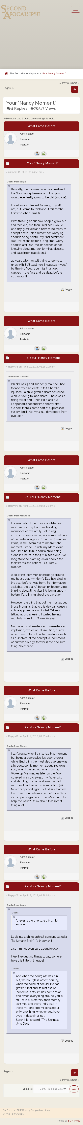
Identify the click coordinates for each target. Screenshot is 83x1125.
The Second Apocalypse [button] (23, 73)
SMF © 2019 (23, 1110)
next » (75, 82)
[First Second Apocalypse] (44, 154)
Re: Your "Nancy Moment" (43, 358)
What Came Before (42, 126)
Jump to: (28, 1089)
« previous (65, 82)
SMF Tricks (74, 1120)
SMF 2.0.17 (9, 1110)
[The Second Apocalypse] (20, 9)
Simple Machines (40, 1110)
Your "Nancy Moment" (54, 73)
